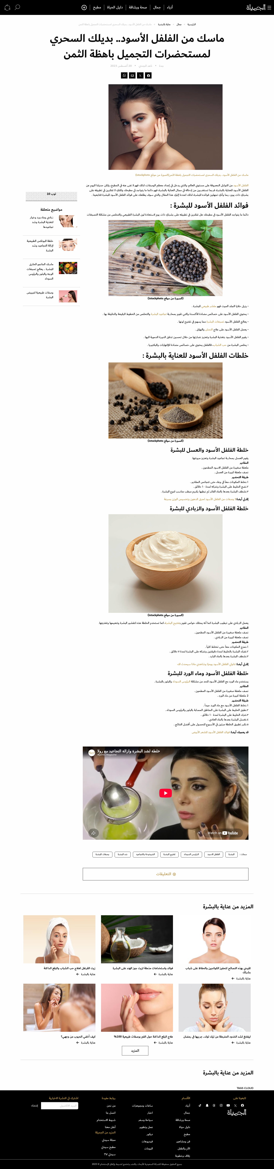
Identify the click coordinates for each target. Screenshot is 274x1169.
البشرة (231, 854)
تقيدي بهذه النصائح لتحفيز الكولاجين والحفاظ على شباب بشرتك (218, 970)
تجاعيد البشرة (159, 314)
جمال (157, 7)
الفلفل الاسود (213, 854)
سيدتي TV (110, 1154)
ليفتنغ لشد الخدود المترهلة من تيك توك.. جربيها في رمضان (217, 1036)
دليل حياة (184, 1127)
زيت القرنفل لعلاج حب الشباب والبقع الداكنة (69, 968)
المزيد (135, 1051)
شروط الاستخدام (106, 1120)
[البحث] (17, 7)
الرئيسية (192, 24)
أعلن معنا (110, 1127)
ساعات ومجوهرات (142, 1105)
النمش (209, 329)
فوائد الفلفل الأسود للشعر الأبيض (211, 732)
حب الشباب (219, 344)
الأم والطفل (184, 1148)
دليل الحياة (115, 7)
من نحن (111, 1105)
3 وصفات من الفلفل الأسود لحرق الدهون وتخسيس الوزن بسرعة (200, 499)
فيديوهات (147, 1141)
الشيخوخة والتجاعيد (145, 854)
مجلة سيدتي (109, 1139)
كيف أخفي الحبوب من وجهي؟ (78, 1036)
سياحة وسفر (145, 1120)
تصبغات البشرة (215, 321)
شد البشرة (122, 854)
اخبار (150, 1112)
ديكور (150, 1134)
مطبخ (97, 7)
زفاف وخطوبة (182, 1155)
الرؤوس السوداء (181, 681)
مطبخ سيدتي (108, 1147)
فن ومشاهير (183, 1141)
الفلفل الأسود (240, 185)
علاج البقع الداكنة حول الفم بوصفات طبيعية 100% (143, 1036)
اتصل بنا (111, 1112)
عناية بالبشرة (164, 24)
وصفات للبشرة (102, 854)
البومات (148, 1148)
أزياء (170, 7)
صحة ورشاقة (138, 7)
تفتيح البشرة (172, 622)
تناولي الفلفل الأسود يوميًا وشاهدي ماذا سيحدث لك (206, 664)
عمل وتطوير (146, 1127)
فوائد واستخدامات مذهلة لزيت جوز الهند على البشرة (143, 968)
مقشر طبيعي (208, 306)
